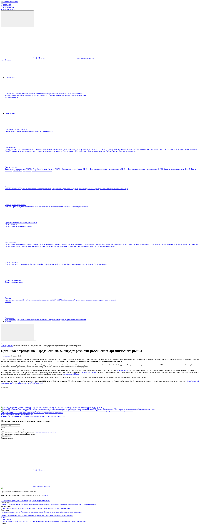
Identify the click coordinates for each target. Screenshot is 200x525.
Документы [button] (79, 94)
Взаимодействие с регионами (46, 94)
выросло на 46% (122, 370)
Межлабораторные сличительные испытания (40, 504)
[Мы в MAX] (112, 42)
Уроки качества (82, 207)
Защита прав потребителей (86, 504)
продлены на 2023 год (71, 374)
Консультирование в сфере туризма (53, 264)
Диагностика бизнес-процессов (12, 504)
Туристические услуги (167, 149)
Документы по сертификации (75, 95)
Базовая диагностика (12, 131)
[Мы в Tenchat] (143, 42)
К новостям (6, 356)
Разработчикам (65, 521)
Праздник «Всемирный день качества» (15, 508)
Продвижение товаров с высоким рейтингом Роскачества (142, 244)
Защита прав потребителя (14, 282)
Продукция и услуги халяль (148, 149)
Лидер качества (43, 300)
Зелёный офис (77, 149)
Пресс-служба (62, 94)
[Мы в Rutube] (174, 42)
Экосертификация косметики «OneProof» (57, 149)
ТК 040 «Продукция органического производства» (101, 169)
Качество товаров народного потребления (20, 189)
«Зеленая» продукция (90, 149)
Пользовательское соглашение (12, 521)
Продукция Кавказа (182, 149)
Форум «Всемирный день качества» (42, 508)
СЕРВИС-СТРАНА (57, 300)
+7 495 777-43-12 (38, 58)
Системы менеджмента (127, 151)
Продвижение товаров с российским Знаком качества (63, 244)
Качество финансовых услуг (45, 189)
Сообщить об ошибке (78, 521)
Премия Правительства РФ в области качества (36, 131)
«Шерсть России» (80, 151)
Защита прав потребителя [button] (14, 280)
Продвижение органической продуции (45, 246)
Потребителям (6, 60)
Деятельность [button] (10, 113)
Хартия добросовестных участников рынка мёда (110, 189)
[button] (32, 129)
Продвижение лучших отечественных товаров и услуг (24, 244)
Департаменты (30, 94)
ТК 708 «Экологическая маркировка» (171, 169)
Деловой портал (11, 207)
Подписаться (6, 436)
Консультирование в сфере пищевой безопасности (23, 264)
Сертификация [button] (10, 147)
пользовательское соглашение (45, 432)
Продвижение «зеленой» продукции (73, 246)
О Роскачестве (10, 94)
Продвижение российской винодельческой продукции (102, 244)
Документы (32, 501)
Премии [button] (8, 298)
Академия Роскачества (25, 207)
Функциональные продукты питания (48, 151)
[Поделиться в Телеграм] (80, 405)
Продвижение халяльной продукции (18, 246)
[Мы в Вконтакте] (16, 42)
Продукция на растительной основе (22, 151)
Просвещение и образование (66, 504)
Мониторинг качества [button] (13, 187)
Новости (8, 302)
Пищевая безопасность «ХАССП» (126, 149)
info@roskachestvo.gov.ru (85, 58)
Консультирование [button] (12, 262)
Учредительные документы (15, 95)
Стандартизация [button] (11, 167)
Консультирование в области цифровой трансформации (87, 264)
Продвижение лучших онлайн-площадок (100, 246)
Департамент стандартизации (15, 169)
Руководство (20, 94)
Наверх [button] (3, 523)
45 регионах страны (89, 372)
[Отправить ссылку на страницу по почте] (111, 405)
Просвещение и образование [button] (15, 205)
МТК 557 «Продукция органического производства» (138, 169)
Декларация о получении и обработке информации (41, 521)
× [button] (1, 344)
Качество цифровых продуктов (67, 189)
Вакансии (71, 94)
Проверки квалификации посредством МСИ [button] (21, 223)
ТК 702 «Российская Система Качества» (40, 169)
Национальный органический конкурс (78, 300)
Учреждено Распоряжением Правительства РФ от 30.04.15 (8, 6)
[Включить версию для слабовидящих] (17, 18)
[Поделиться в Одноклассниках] (48, 405)
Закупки (8, 97)
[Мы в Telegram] (80, 42)
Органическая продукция (33, 149)
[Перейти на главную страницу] (9, 2)
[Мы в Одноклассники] (48, 42)
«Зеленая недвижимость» (97, 151)
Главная (3, 346)
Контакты (14, 97)
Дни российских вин (62, 508)
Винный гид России (86, 189)
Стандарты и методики (56, 95)
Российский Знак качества (14, 149)
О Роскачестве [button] (10, 77)
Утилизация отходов (106, 149)
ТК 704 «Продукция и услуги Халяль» (69, 169)
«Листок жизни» (68, 151)
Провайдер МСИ (11, 224)
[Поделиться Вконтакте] (16, 405)
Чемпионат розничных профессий (104, 300)
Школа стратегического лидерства (45, 207)
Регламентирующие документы (36, 95)
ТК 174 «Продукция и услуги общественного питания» (32, 171)
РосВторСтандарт (112, 151)
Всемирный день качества (67, 207)
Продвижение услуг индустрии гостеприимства (180, 244)
